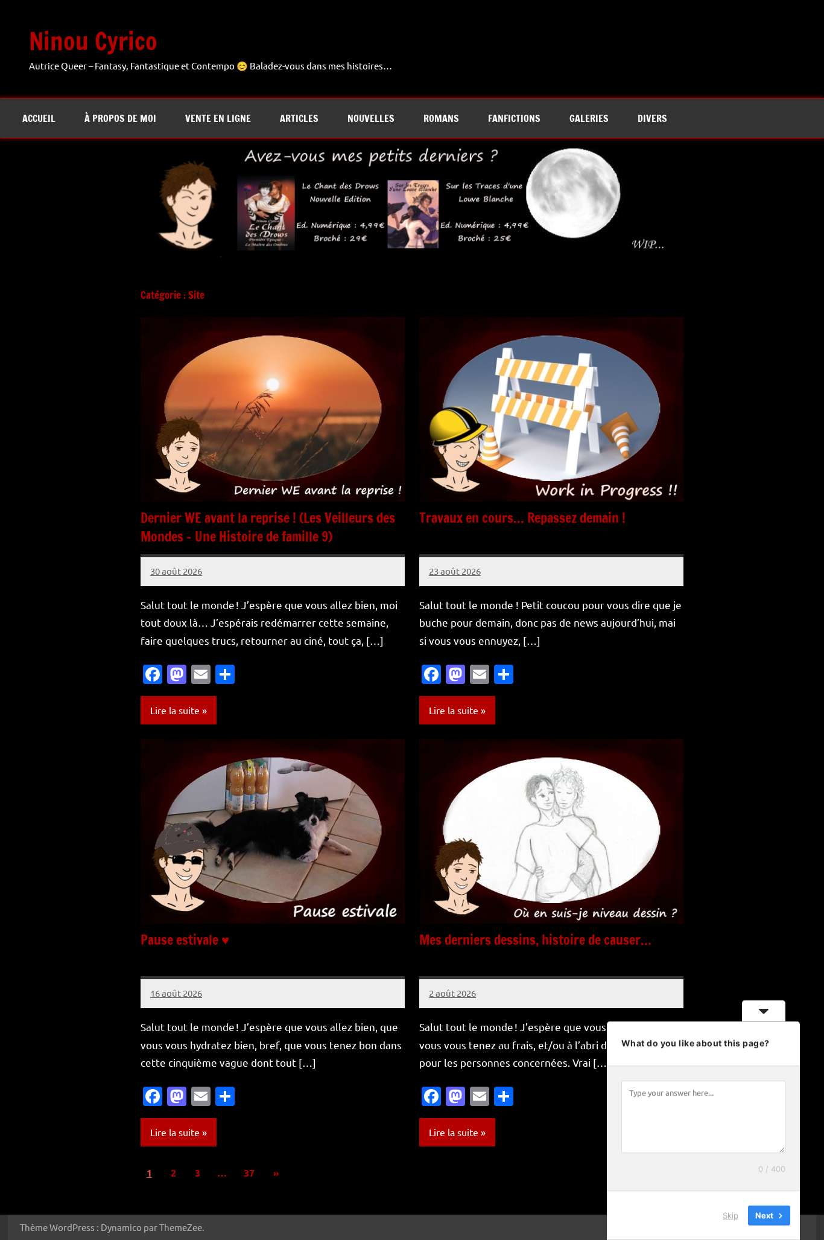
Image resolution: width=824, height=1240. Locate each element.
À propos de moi (120, 118)
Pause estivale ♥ (185, 939)
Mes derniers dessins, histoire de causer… (535, 939)
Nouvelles (371, 118)
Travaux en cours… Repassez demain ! (522, 517)
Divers (652, 118)
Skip (730, 1215)
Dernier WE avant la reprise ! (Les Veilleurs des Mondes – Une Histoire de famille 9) (268, 527)
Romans (441, 118)
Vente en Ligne (218, 118)
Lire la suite (175, 710)
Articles (299, 118)
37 (249, 1172)
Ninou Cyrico (93, 41)
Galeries (589, 118)
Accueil (38, 118)
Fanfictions (514, 118)
